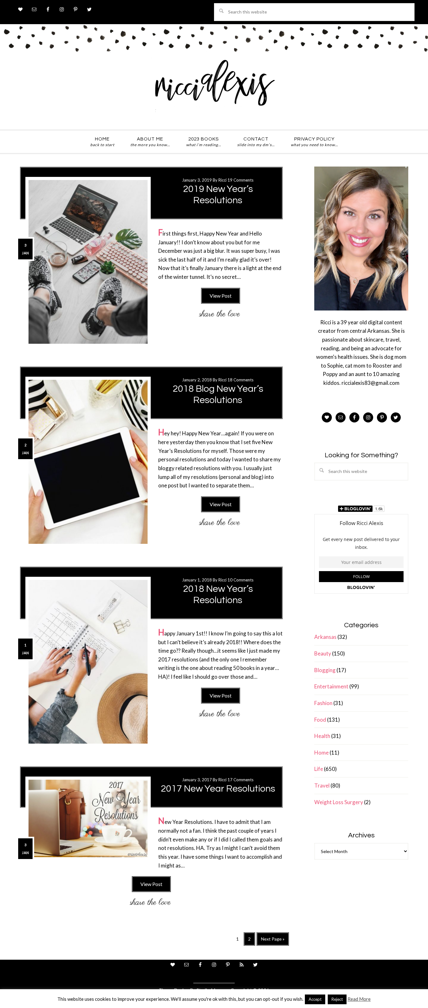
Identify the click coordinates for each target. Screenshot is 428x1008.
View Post (221, 296)
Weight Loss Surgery (338, 802)
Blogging (325, 670)
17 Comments (240, 779)
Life (318, 769)
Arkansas (325, 637)
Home (321, 752)
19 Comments (240, 180)
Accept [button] (315, 999)
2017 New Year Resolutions (218, 788)
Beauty (322, 653)
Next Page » (272, 941)
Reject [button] (337, 999)
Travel (322, 785)
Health (322, 736)
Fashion (323, 703)
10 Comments (240, 579)
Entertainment (331, 686)
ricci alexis (214, 88)
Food (320, 719)
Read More (359, 999)
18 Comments (240, 379)
